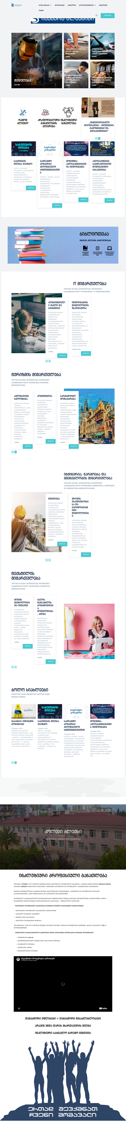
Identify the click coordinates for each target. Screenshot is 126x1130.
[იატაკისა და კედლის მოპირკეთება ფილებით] (76, 46)
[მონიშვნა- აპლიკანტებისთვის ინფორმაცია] (76, 148)
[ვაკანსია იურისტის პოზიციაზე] (23, 711)
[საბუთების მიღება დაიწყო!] (23, 148)
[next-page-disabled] (49, 361)
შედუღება (54, 499)
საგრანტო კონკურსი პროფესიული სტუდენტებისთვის (50, 167)
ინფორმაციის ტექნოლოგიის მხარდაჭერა (80, 305)
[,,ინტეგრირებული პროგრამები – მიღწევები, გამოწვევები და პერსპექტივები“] (98, 107)
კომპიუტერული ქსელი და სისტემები (56, 305)
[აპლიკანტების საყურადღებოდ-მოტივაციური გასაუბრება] (102, 148)
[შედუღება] (36, 60)
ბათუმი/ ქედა (76, 349)
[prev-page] (96, 138)
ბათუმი (68, 56)
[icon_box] (22, 117)
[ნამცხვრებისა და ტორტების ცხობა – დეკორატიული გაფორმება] (76, 74)
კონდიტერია (44, 396)
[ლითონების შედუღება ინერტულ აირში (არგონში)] (102, 46)
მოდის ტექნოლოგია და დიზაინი (22, 603)
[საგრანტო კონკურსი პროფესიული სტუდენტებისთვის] (50, 148)
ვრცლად (31, 188)
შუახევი (17, 84)
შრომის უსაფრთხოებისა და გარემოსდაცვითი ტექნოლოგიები (80, 507)
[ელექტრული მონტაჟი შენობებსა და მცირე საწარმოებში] (102, 74)
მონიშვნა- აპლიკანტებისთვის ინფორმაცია (76, 164)
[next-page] (99, 138)
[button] (96, 15)
